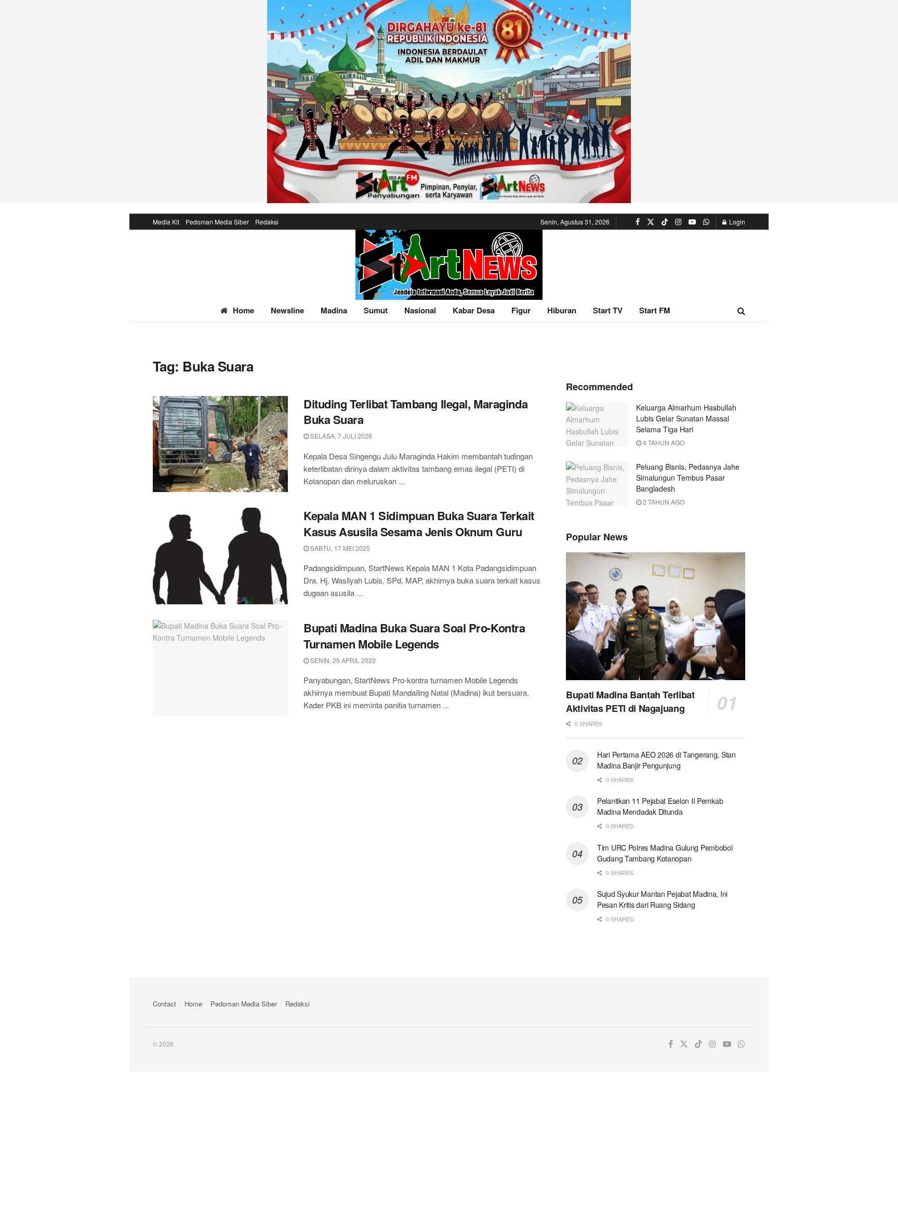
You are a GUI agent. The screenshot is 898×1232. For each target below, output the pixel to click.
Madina (334, 310)
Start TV (608, 310)
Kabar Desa (474, 310)
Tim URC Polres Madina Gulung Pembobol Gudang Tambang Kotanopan (665, 853)
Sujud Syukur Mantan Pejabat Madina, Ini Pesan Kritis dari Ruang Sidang (662, 899)
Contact (164, 1004)
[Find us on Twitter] (650, 222)
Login (736, 221)
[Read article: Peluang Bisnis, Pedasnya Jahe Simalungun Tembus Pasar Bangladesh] (597, 483)
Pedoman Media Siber (217, 221)
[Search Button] (741, 310)
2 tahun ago (662, 501)
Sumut (376, 310)
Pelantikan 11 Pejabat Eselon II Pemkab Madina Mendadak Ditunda (660, 806)
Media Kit (166, 221)
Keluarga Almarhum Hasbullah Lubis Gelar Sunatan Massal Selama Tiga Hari (686, 418)
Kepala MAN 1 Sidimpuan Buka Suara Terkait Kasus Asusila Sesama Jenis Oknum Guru (418, 523)
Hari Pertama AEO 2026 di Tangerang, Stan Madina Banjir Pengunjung (666, 760)
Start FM (654, 310)
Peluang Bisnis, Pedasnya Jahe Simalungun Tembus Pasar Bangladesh (687, 477)
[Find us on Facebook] (638, 222)
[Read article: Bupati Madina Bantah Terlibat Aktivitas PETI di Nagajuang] (655, 616)
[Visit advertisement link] (449, 101)
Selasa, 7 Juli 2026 (340, 435)
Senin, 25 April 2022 (342, 660)
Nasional (420, 310)
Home (243, 310)
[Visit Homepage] (449, 264)
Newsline (287, 310)
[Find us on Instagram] (678, 222)
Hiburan (561, 310)
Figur (521, 310)
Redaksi (267, 221)
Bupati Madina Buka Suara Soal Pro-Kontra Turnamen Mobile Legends (414, 635)
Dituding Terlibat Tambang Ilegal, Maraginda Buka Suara (415, 411)
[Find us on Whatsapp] (706, 222)
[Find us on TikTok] (665, 222)
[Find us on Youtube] (692, 222)
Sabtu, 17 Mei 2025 (339, 548)
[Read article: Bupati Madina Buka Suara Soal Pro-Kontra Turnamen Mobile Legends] (220, 668)
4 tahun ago (662, 442)
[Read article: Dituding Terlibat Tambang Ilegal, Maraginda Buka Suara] (220, 444)
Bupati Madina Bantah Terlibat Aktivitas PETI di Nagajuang (630, 701)
